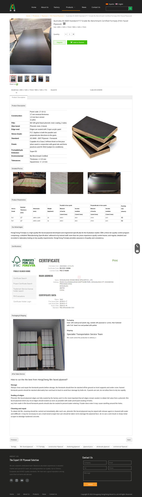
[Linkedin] (16, 480)
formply (13, 447)
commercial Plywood (120, 447)
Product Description (18, 97)
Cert (18, 494)
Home (12, 494)
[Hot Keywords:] (130, 8)
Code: (92, 90)
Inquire (59, 42)
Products (36, 494)
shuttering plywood (73, 447)
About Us (26, 494)
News (44, 494)
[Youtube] (22, 480)
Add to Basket (78, 42)
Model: (13, 90)
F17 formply (40, 447)
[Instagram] (27, 480)
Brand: (53, 90)
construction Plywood (55, 447)
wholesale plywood (102, 447)
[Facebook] (11, 480)
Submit (90, 484)
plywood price (88, 447)
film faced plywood (26, 447)
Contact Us (53, 494)
